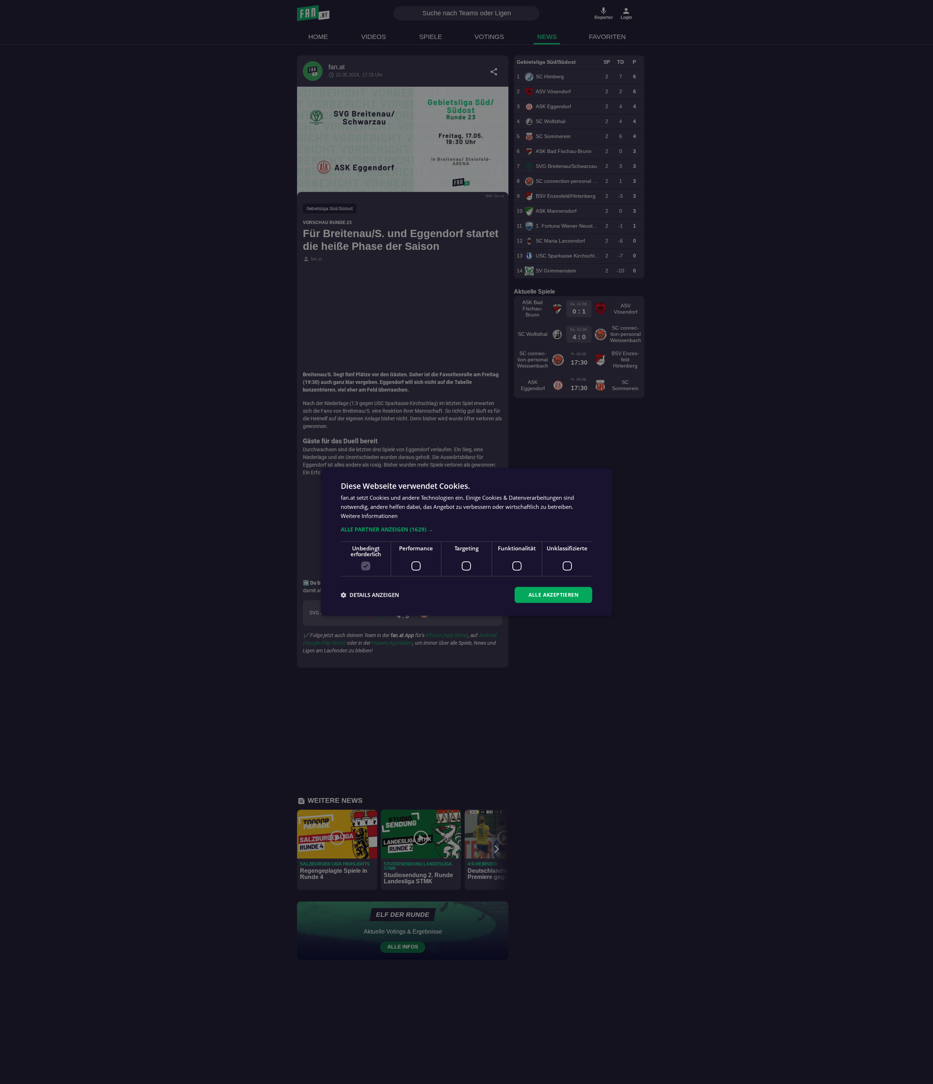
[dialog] (466, 542)
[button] (466, 529)
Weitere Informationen (369, 515)
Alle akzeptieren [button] (553, 594)
